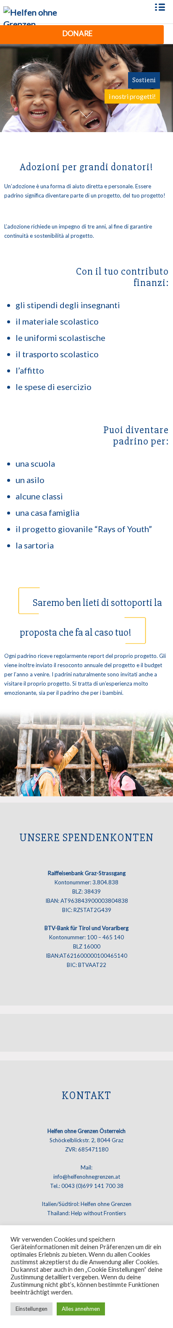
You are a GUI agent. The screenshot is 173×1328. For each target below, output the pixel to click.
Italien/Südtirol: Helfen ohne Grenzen (86, 1204)
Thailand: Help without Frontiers (86, 1213)
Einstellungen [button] (31, 1308)
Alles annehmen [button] (81, 1308)
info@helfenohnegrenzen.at (86, 1176)
